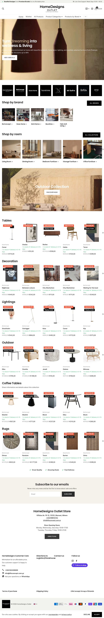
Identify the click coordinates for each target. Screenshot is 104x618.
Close (69, 292)
